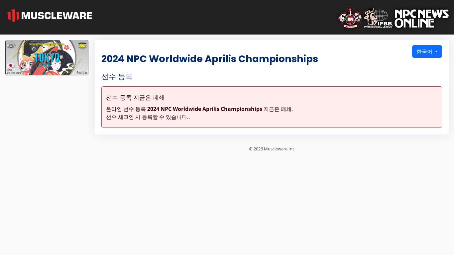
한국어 (425, 51)
